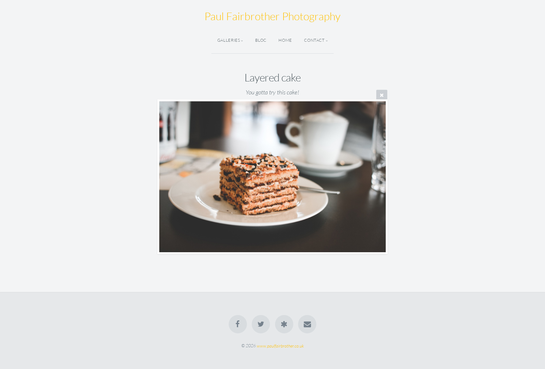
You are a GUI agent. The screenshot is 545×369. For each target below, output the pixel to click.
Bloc (261, 40)
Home (285, 40)
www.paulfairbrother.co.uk (280, 345)
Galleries (228, 40)
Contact (314, 40)
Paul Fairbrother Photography (272, 16)
